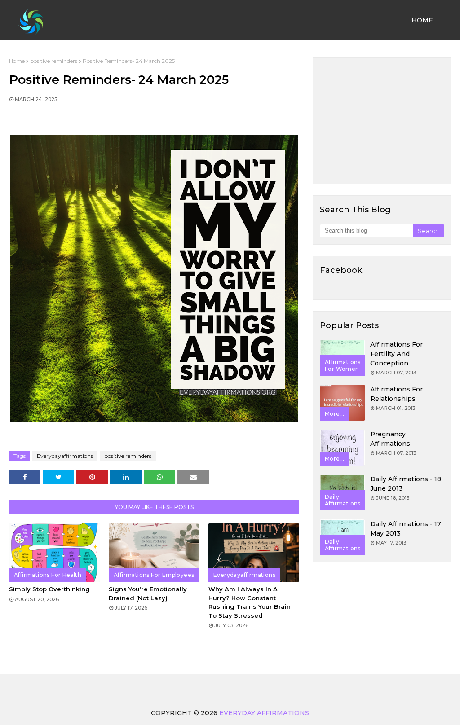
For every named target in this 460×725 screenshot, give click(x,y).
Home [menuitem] (422, 20)
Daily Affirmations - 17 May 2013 (405, 528)
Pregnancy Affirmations (390, 439)
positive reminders (53, 60)
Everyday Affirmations (264, 713)
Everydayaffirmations (65, 456)
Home (17, 60)
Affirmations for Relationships (396, 394)
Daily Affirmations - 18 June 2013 (405, 483)
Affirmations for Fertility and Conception (396, 353)
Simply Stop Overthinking (49, 589)
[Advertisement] (382, 121)
